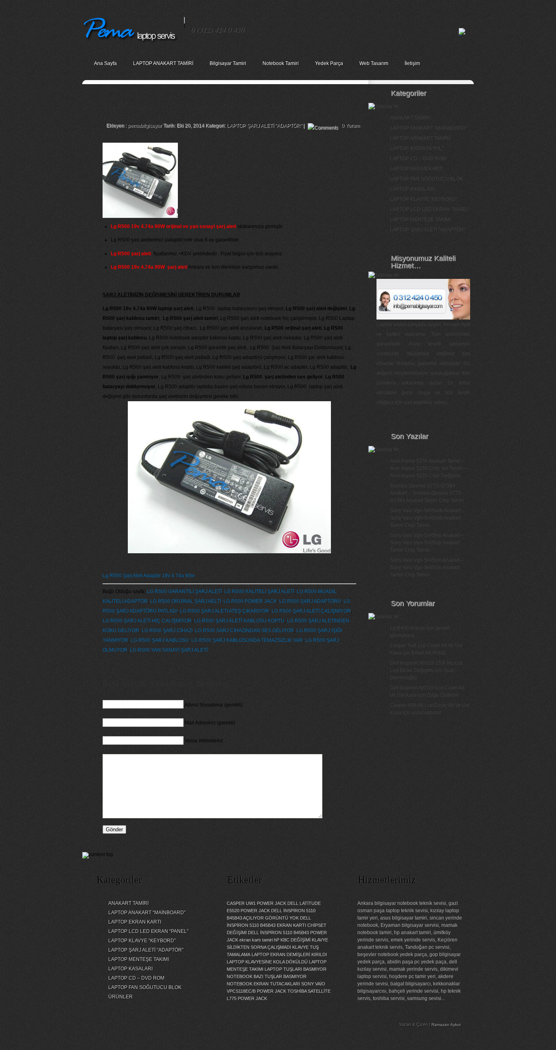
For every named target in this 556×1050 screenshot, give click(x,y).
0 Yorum (350, 125)
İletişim (412, 63)
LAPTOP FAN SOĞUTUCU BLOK (426, 179)
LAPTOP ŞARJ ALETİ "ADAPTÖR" (264, 125)
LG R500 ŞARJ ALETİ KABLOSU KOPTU (239, 621)
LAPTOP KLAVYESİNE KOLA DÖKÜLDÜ (267, 961)
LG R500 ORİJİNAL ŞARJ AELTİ (185, 601)
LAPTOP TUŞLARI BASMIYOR (295, 969)
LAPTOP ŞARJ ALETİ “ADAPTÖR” (146, 950)
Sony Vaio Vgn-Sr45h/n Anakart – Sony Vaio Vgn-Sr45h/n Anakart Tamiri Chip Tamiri (427, 567)
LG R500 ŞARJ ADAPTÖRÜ (310, 601)
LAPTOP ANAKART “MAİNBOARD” (147, 912)
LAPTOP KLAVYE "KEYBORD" (423, 199)
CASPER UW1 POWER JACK (256, 903)
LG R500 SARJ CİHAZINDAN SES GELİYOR (244, 630)
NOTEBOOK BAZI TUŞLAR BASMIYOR (266, 976)
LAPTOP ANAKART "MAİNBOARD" (428, 128)
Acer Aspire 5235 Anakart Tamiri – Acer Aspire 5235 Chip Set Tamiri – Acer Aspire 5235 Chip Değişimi (428, 468)
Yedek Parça (329, 63)
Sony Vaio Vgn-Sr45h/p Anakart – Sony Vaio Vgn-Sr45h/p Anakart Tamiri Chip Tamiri (427, 543)
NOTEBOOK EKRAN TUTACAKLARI (263, 983)
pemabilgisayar (145, 125)
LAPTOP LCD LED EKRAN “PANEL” (148, 931)
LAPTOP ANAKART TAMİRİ (163, 63)
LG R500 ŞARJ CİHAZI (167, 630)
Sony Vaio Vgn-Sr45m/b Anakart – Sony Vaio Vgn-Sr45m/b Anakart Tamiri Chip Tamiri (427, 518)
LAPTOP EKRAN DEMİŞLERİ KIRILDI (289, 954)
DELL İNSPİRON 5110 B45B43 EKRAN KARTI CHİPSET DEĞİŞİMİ (276, 925)
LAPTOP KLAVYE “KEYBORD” (142, 940)
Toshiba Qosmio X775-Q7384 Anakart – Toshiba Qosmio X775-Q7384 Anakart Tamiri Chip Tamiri (427, 493)
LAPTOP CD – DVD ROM (418, 158)
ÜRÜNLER (120, 997)
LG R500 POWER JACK (250, 601)
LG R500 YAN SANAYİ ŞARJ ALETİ (169, 650)
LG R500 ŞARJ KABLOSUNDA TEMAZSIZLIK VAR (247, 640)
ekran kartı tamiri (256, 939)
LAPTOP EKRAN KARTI (416, 169)
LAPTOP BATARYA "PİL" (416, 148)
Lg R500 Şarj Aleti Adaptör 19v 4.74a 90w (149, 575)
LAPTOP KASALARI (412, 189)
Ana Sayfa (105, 63)
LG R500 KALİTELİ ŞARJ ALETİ (259, 591)
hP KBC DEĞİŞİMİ (292, 939)
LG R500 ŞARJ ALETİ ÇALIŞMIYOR (311, 611)
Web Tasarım (373, 63)
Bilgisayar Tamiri (228, 63)
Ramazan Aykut (446, 1024)
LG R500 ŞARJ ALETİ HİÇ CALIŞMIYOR (147, 621)
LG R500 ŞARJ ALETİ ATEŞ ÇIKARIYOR (224, 611)
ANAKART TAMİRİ (410, 118)
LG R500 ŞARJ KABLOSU (160, 640)
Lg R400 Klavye (407, 628)
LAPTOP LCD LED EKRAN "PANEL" (430, 209)
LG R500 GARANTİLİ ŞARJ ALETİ (184, 591)
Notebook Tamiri (281, 63)
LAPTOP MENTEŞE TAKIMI (420, 219)
